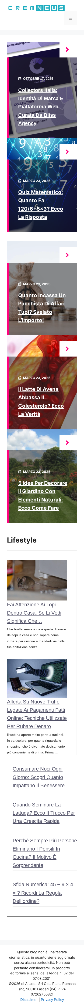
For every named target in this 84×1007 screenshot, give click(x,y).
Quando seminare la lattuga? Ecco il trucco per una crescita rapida (44, 813)
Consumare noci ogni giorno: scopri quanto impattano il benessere (39, 777)
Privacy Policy (52, 999)
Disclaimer (29, 999)
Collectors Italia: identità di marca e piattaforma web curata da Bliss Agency (40, 106)
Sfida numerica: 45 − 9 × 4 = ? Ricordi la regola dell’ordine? (43, 893)
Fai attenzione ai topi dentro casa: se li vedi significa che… (34, 613)
